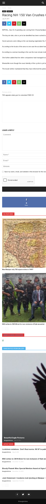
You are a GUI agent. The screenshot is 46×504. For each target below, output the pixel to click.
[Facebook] (17, 494)
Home (4, 8)
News (9, 8)
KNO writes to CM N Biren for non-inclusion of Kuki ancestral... (24, 324)
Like (26, 197)
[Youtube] (29, 494)
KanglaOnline (8, 440)
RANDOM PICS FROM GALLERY (13, 348)
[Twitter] (23, 494)
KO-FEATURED (8, 214)
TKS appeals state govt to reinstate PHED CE (18, 95)
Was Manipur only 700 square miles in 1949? (17, 269)
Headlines (9, 11)
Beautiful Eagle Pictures (14, 438)
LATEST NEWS (8, 444)
